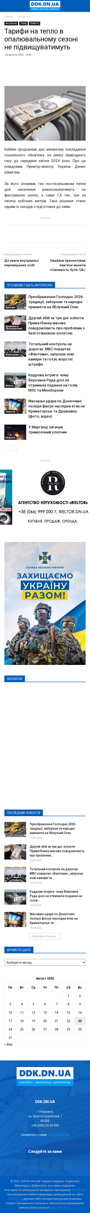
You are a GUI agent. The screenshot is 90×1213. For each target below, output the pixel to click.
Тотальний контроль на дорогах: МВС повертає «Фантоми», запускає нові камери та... (56, 873)
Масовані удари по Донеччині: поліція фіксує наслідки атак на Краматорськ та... (54, 918)
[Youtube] (68, 1164)
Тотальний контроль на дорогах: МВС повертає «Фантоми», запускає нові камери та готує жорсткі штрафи (51, 354)
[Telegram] (33, 1164)
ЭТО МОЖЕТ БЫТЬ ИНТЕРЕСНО (29, 285)
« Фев (8, 1044)
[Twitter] (45, 1164)
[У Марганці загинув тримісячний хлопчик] (15, 432)
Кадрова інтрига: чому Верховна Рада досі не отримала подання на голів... (56, 896)
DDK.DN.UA (78, 1190)
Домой (8, 16)
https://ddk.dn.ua (60, 1207)
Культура (10, 307)
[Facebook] (21, 1164)
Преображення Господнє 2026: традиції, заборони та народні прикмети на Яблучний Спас (56, 302)
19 (33, 1021)
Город (23, 23)
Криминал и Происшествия (14, 327)
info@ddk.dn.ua (59, 1134)
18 (22, 1021)
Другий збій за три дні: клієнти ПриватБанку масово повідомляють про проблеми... (57, 851)
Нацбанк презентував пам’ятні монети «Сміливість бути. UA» (67, 265)
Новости (34, 23)
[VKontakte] (56, 1164)
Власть (10, 385)
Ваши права (12, 354)
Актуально (24, 16)
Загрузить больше (44, 936)
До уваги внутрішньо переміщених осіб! (21, 263)
